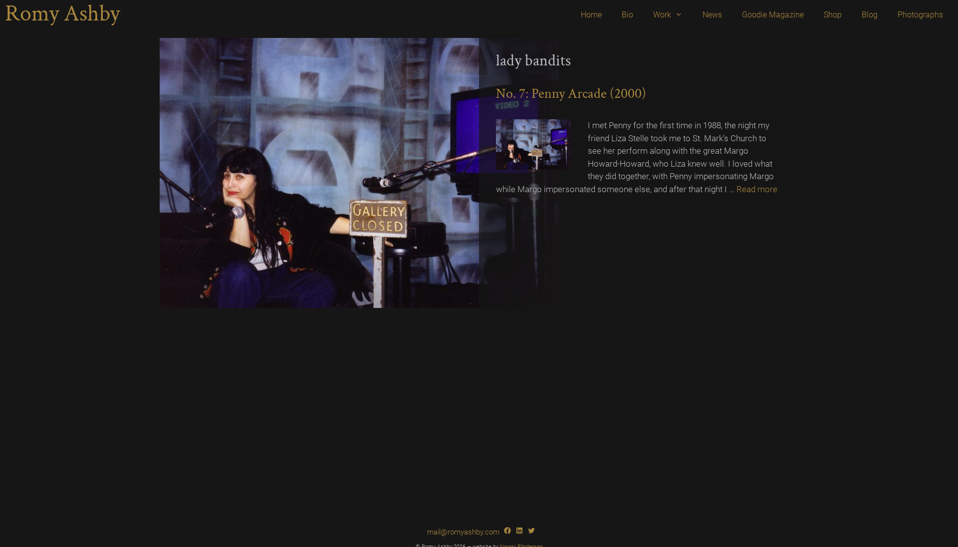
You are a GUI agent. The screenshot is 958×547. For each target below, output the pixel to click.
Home (591, 14)
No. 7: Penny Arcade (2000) (571, 93)
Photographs (920, 14)
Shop (833, 14)
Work (662, 14)
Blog (870, 14)
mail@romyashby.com (463, 532)
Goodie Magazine (773, 14)
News (712, 14)
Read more (756, 189)
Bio (627, 14)
